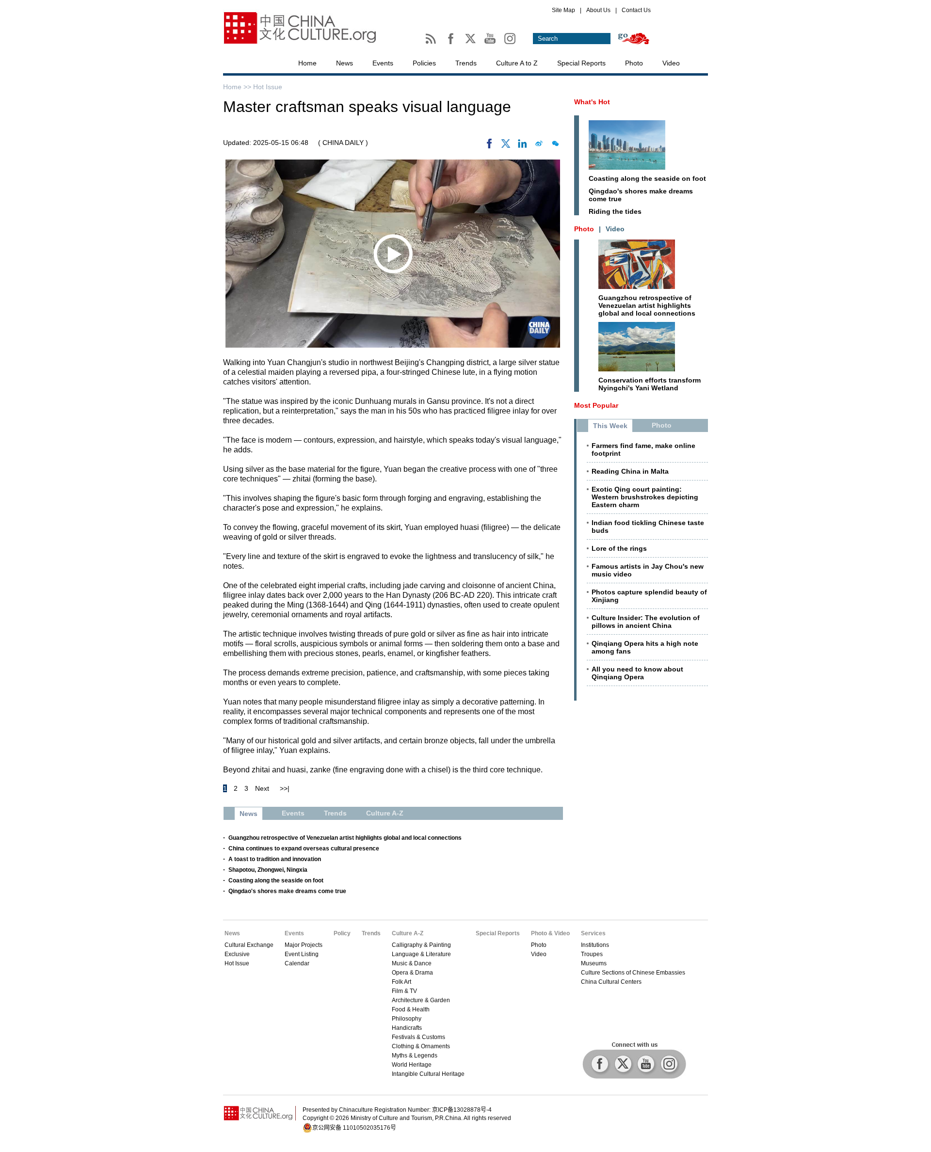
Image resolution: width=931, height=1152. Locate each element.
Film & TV (404, 991)
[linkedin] (522, 146)
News (344, 63)
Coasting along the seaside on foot (275, 880)
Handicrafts (407, 1027)
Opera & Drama (412, 972)
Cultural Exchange (249, 945)
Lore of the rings (619, 548)
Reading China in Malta (630, 471)
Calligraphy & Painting (421, 945)
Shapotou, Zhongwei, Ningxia (267, 869)
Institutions (595, 945)
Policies (424, 63)
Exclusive (237, 954)
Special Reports (581, 63)
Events (382, 63)
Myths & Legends (414, 1055)
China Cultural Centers (611, 981)
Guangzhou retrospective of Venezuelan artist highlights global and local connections (345, 837)
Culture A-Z (407, 933)
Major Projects (303, 945)
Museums (594, 963)
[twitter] (505, 146)
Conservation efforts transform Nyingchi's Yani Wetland (649, 384)
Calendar (297, 963)
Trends (466, 63)
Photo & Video (550, 933)
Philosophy (406, 1018)
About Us (598, 10)
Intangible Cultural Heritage (428, 1074)
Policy (342, 933)
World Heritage (412, 1064)
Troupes (592, 954)
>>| (284, 788)
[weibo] (538, 146)
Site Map (563, 10)
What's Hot (592, 102)
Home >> (238, 87)
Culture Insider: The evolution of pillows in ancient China (646, 621)
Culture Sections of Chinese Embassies (633, 972)
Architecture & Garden (421, 1000)
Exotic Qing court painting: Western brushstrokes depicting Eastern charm (645, 497)
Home (307, 63)
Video (671, 63)
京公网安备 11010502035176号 (354, 1127)
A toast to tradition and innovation (274, 859)
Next (262, 788)
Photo (634, 63)
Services (593, 933)
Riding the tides (615, 211)
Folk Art (401, 981)
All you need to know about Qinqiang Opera (637, 673)
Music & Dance (412, 963)
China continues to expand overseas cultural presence (303, 848)
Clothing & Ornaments (421, 1046)
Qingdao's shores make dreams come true (287, 891)
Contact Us (636, 10)
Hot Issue (267, 87)
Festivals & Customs (418, 1037)
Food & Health (411, 1009)
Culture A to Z (517, 63)
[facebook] (489, 146)
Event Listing (302, 954)
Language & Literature (421, 954)
